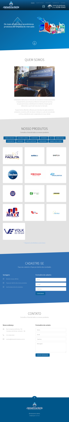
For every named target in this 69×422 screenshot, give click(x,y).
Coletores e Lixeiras (23, 138)
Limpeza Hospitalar (31, 141)
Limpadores (20, 141)
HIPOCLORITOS (10, 141)
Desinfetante (34, 138)
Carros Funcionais (9, 138)
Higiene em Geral (60, 138)
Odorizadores (43, 141)
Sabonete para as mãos (56, 141)
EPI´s (51, 138)
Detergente (44, 138)
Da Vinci (37, 415)
